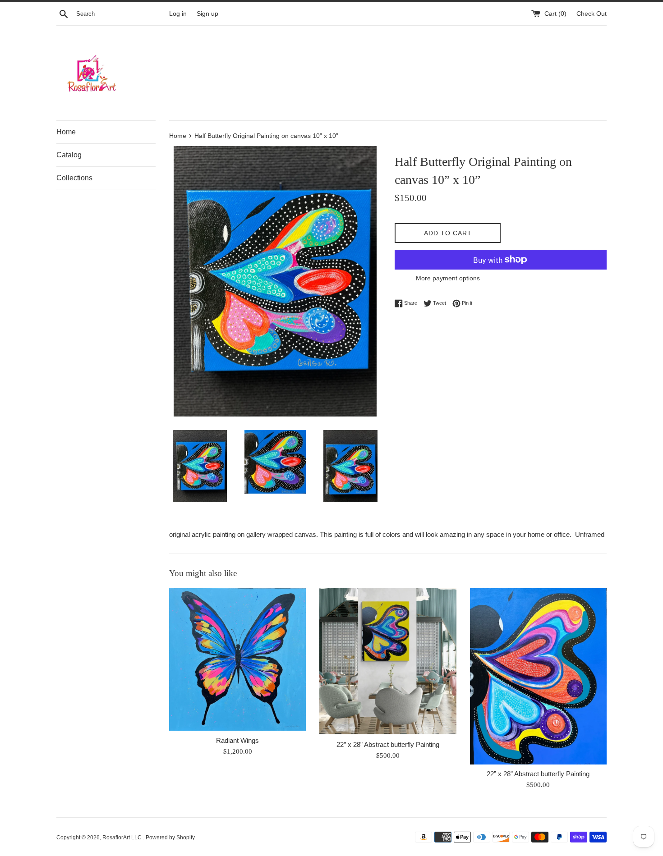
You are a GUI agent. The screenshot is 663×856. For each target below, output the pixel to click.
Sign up (207, 13)
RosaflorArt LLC (122, 837)
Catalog (69, 155)
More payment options (448, 278)
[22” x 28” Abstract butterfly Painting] (387, 661)
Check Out (591, 13)
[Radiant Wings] (237, 659)
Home (66, 132)
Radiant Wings (237, 740)
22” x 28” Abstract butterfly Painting (387, 744)
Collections (74, 178)
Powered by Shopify (170, 837)
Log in (178, 13)
